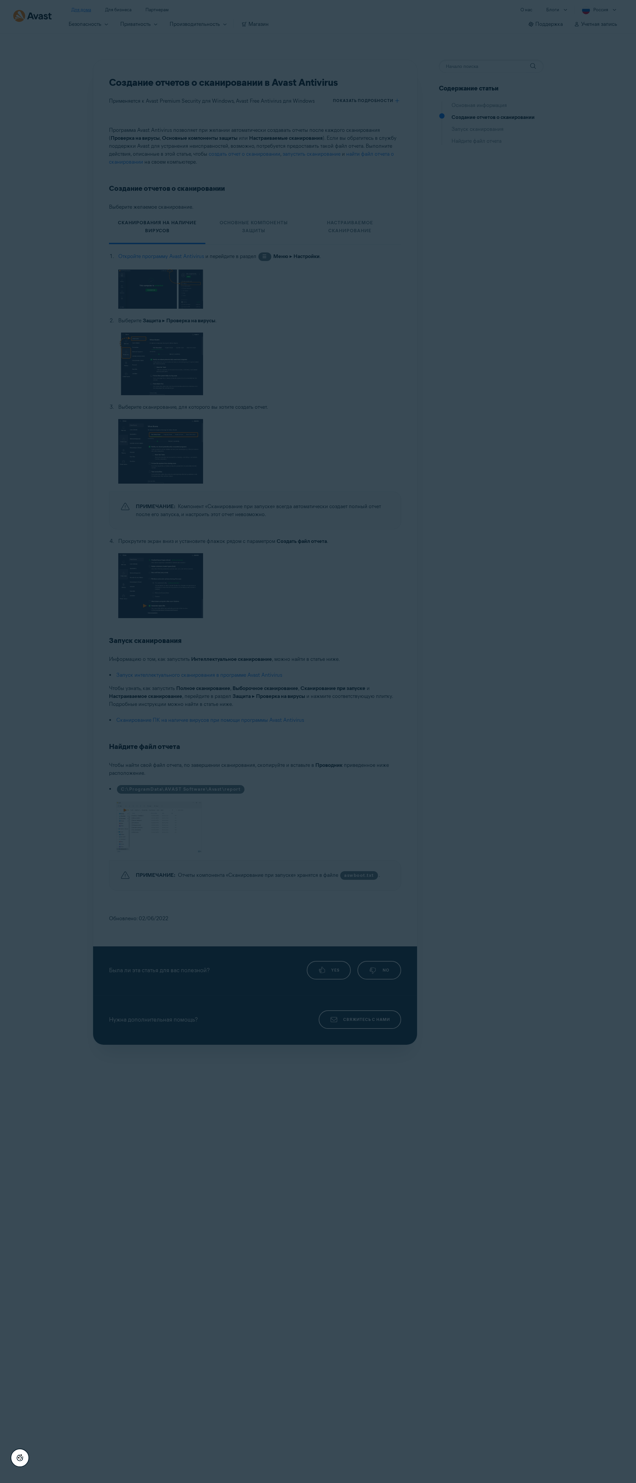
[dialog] (318, 741)
